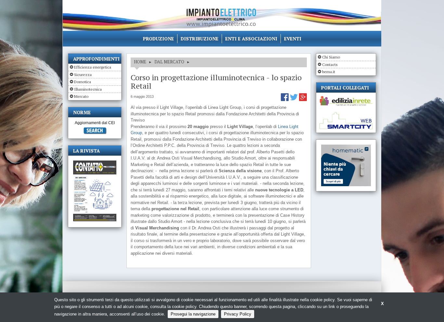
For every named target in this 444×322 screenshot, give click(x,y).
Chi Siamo (331, 57)
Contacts (330, 64)
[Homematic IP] (346, 147)
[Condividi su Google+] (303, 99)
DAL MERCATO (169, 62)
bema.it (328, 71)
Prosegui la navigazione (193, 314)
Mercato (81, 96)
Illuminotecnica (88, 89)
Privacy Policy (237, 314)
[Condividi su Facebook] (285, 99)
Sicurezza (83, 74)
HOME (140, 62)
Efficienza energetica (92, 67)
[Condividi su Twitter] (294, 99)
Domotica (82, 81)
